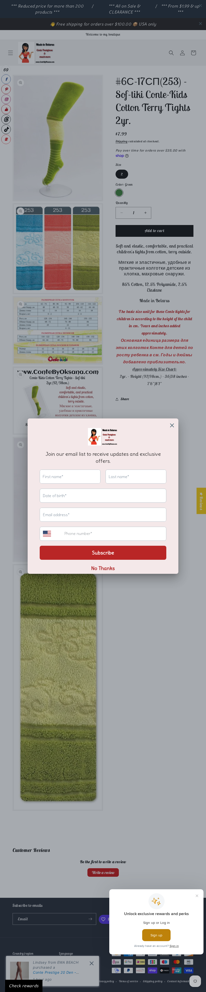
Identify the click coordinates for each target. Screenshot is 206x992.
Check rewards (24, 985)
